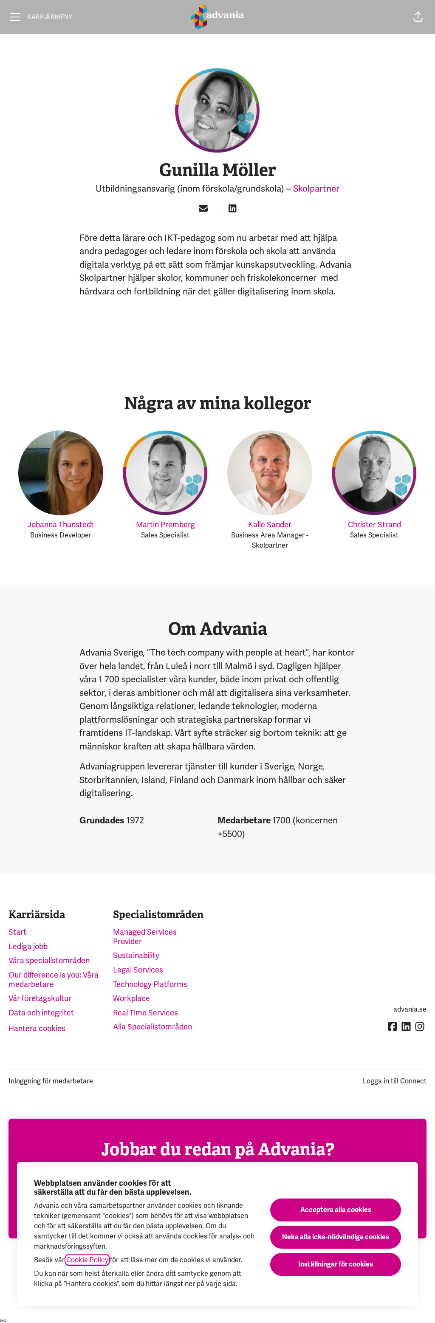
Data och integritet (41, 1013)
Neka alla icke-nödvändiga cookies (335, 1237)
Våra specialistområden (49, 960)
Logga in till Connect (395, 1081)
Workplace (131, 998)
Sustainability (136, 955)
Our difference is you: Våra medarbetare (53, 979)
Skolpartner (316, 188)
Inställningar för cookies (335, 1264)
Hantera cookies (36, 1028)
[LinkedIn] (232, 209)
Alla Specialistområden (152, 1027)
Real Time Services (145, 1013)
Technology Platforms (150, 984)
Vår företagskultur (39, 998)
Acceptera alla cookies (335, 1210)
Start (17, 932)
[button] (418, 17)
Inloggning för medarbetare (50, 1081)
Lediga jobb (28, 946)
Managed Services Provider (145, 936)
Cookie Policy (87, 1259)
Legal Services (138, 970)
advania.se (410, 1009)
